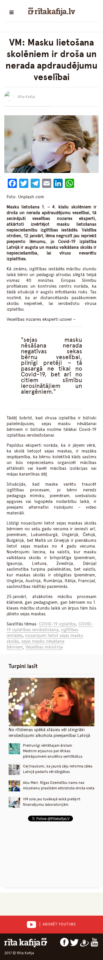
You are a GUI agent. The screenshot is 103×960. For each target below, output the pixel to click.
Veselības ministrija (44, 647)
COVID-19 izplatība (57, 624)
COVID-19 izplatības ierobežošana (50, 626)
